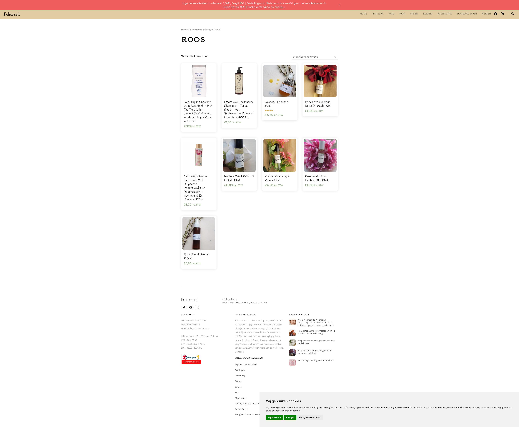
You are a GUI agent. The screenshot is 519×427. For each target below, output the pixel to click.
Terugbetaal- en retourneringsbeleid (251, 414)
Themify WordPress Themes (255, 302)
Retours (238, 381)
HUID (391, 13)
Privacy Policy (241, 409)
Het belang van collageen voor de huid (315, 360)
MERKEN (486, 13)
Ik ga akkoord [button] (274, 417)
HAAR (402, 13)
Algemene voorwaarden (246, 364)
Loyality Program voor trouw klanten (252, 403)
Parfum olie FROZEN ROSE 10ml (239, 178)
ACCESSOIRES (445, 13)
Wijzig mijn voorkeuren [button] (310, 417)
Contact (238, 386)
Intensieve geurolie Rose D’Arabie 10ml (318, 104)
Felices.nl (378, 13)
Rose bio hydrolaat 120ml (197, 256)
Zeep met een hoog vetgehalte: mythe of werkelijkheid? (316, 342)
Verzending (240, 375)
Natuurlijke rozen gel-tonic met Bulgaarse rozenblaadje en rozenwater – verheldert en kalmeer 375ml (195, 188)
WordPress (237, 302)
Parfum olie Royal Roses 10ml (277, 178)
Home (363, 13)
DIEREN (414, 13)
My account (240, 398)
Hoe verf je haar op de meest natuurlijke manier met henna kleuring (316, 332)
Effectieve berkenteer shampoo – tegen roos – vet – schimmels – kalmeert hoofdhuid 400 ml (239, 110)
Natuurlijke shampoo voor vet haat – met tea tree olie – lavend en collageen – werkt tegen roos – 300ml (198, 111)
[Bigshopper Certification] (191, 363)
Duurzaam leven (467, 13)
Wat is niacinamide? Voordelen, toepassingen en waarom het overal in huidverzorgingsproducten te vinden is (315, 323)
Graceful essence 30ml (276, 104)
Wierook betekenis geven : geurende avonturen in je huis (314, 352)
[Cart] (502, 13)
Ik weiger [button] (290, 417)
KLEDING (427, 13)
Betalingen (240, 370)
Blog (237, 392)
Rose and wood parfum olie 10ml (316, 178)
